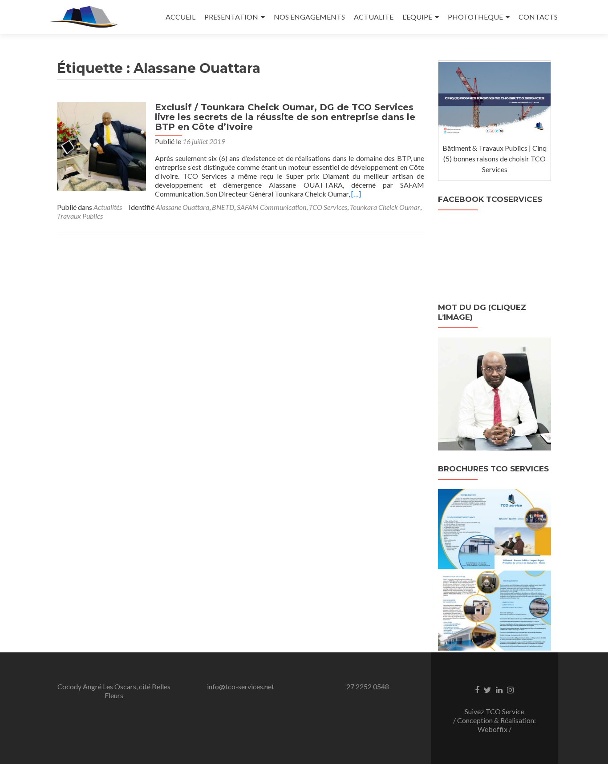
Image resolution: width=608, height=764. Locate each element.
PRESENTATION (231, 16)
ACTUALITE (373, 16)
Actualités (107, 207)
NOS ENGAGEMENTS (309, 16)
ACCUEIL (180, 16)
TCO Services (328, 207)
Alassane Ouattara (182, 207)
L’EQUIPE (417, 16)
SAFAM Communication (271, 207)
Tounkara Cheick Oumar (385, 207)
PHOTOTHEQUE (475, 16)
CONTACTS (538, 16)
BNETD (223, 207)
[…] (356, 193)
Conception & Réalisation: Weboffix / (496, 724)
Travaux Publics (80, 216)
